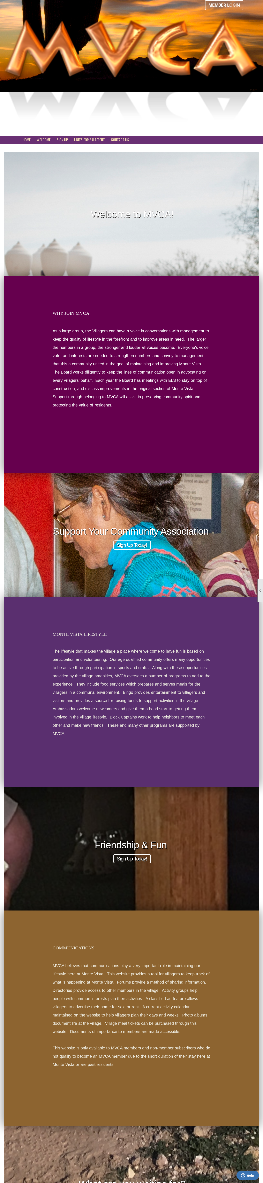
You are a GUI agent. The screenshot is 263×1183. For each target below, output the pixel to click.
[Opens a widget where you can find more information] (247, 1176)
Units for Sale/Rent (89, 139)
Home (27, 139)
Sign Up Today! (132, 545)
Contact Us (120, 139)
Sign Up (62, 139)
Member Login (224, 5)
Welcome (44, 139)
